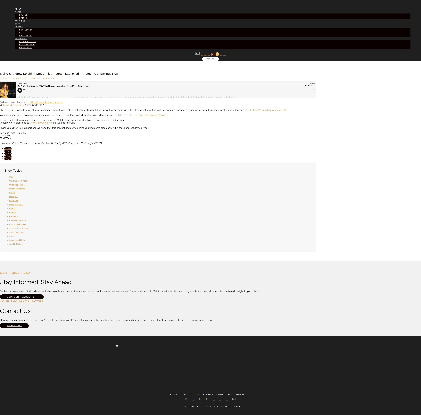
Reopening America (17, 224)
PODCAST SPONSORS (180, 394)
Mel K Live (13, 201)
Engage (19, 27)
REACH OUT (14, 325)
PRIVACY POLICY (224, 394)
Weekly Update (16, 244)
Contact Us (25, 36)
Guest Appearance (17, 185)
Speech (12, 236)
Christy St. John (12, 78)
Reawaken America (17, 220)
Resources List (27, 42)
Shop (17, 24)
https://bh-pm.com (13, 104)
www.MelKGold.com (41, 122)
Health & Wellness (17, 189)
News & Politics (16, 204)
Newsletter (25, 30)
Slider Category (16, 232)
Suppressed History (17, 240)
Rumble (23, 15)
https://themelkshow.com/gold (46, 102)
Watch (18, 12)
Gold (39, 78)
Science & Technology (19, 228)
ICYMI (12, 193)
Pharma (12, 212)
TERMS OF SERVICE (204, 394)
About (18, 9)
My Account (25, 48)
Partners (20, 21)
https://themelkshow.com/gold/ (269, 109)
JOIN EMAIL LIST (243, 394)
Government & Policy (18, 181)
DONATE (210, 59)
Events (23, 18)
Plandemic (13, 216)
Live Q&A (13, 197)
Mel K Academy (27, 45)
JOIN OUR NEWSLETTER (22, 297)
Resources (21, 39)
